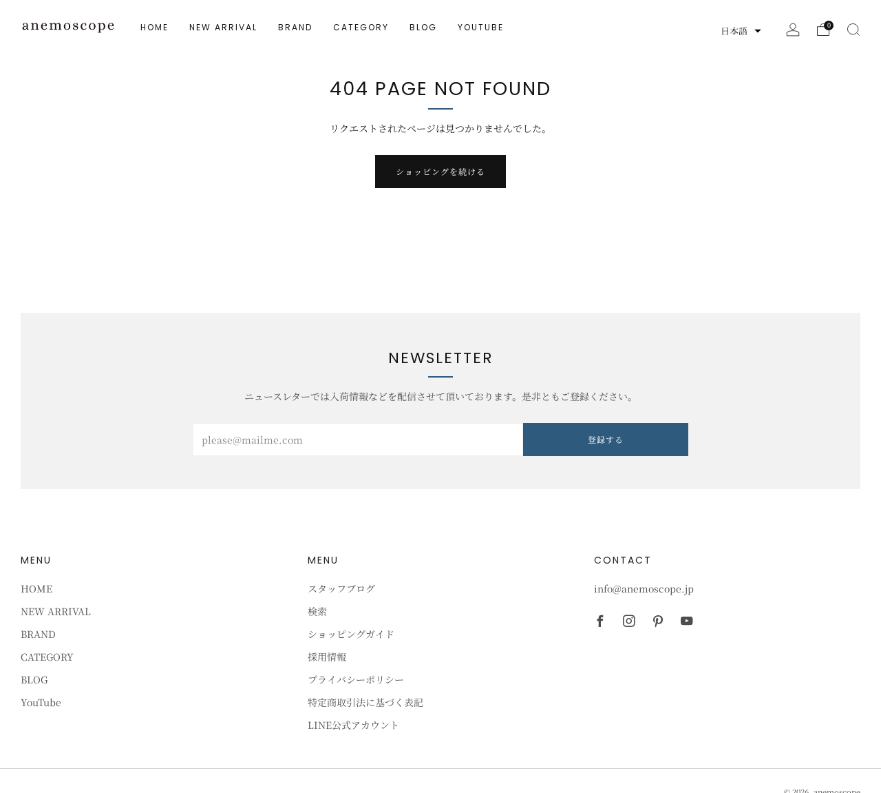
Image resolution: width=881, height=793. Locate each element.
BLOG (423, 27)
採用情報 (327, 656)
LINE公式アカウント (353, 725)
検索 (317, 611)
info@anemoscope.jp (644, 588)
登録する (606, 439)
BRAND (295, 27)
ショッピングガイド (351, 634)
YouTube (481, 27)
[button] (740, 31)
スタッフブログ (341, 588)
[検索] (853, 30)
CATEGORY (361, 27)
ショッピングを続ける (440, 171)
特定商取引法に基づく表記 (365, 702)
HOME (154, 27)
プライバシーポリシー (356, 679)
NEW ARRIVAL (223, 27)
